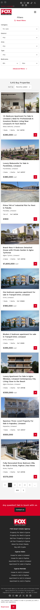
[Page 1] (5, 485)
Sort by (10, 87)
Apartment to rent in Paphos (20, 581)
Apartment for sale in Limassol (20, 561)
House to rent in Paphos (20, 575)
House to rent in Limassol (20, 572)
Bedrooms (4, 59)
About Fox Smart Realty (20, 544)
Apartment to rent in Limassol (20, 578)
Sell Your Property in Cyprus (20, 538)
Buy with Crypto (20, 547)
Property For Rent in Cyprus (20, 535)
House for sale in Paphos (20, 558)
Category (4, 25)
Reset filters (21, 20)
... (34, 485)
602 (17, 490)
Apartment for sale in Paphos (20, 564)
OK (13, 607)
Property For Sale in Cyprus (20, 532)
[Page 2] (23, 490)
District (3, 33)
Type (2, 50)
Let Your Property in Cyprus (20, 541)
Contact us (20, 510)
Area (2, 42)
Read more (5, 607)
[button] (20, 29)
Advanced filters (19, 69)
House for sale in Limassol (20, 555)
